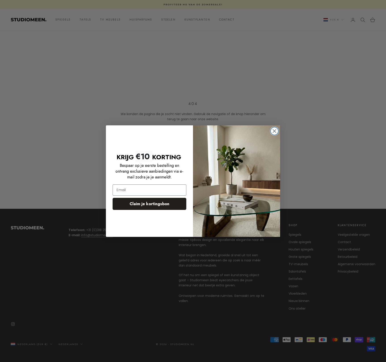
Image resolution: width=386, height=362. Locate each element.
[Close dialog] (274, 131)
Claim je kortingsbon (149, 204)
